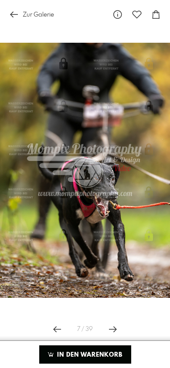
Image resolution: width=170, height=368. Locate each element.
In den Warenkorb (88, 355)
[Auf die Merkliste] (137, 14)
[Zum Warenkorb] (156, 14)
